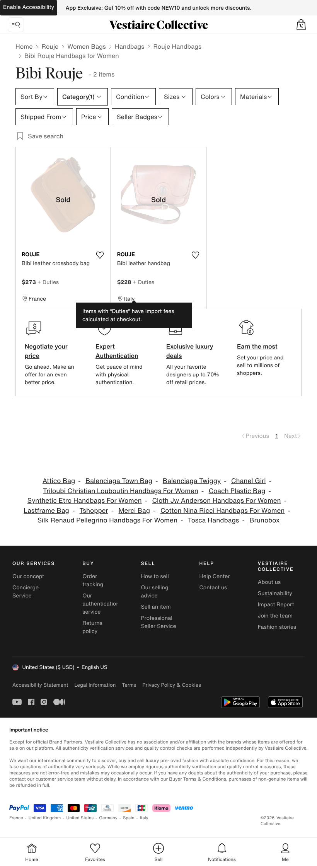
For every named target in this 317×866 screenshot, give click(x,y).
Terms (129, 685)
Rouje (49, 46)
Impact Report (276, 605)
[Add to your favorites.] (100, 255)
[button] (301, 24)
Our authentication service (100, 604)
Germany (108, 818)
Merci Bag (134, 511)
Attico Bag (59, 481)
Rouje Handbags (177, 46)
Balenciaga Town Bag (118, 481)
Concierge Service (25, 592)
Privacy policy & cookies (171, 685)
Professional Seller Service (158, 622)
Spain (129, 818)
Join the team (275, 616)
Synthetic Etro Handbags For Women (84, 500)
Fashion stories (277, 627)
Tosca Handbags (213, 520)
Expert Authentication (116, 351)
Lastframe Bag (46, 511)
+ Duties (48, 282)
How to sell (155, 576)
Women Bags (86, 46)
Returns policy (92, 627)
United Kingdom (45, 818)
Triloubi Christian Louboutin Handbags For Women (120, 491)
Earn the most (257, 346)
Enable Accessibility (28, 7)
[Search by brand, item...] (16, 24)
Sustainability (275, 593)
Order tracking (92, 580)
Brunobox (264, 520)
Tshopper (94, 511)
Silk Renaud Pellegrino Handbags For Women (107, 520)
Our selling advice (154, 592)
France (16, 818)
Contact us (213, 588)
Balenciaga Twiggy (192, 481)
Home (23, 46)
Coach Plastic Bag (237, 491)
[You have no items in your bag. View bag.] (301, 24)
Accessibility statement (40, 685)
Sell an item (155, 607)
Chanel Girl (248, 481)
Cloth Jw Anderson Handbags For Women (216, 500)
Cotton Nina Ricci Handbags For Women (222, 511)
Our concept (28, 576)
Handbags (129, 46)
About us (269, 582)
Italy (144, 818)
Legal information (95, 685)
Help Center (214, 576)
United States (80, 818)
